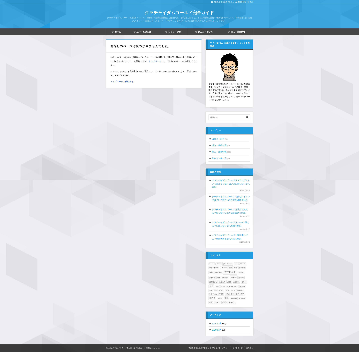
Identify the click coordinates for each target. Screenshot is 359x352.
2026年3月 (217, 323)
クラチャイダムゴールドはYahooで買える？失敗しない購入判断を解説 (230, 224)
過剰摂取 (234, 298)
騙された (232, 302)
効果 (218, 277)
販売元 (212, 298)
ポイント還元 (213, 268)
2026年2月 (217, 330)
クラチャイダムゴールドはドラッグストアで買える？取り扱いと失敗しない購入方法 (231, 183)
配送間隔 (242, 298)
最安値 (242, 286)
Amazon (212, 264)
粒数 (227, 294)
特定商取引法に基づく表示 (224, 2)
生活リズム (213, 294)
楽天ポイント (219, 290)
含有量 (241, 277)
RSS (251, 2)
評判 (242, 294)
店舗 (229, 282)
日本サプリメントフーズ (229, 286)
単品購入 (225, 277)
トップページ (155, 61)
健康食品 (218, 272)
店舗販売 (236, 282)
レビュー (224, 268)
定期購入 (213, 282)
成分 (211, 286)
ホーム (118, 32)
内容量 (241, 272)
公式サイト (230, 272)
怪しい (244, 282)
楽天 (210, 290)
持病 (217, 286)
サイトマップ (238, 348)
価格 (211, 272)
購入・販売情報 (238, 32)
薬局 (232, 294)
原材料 (234, 277)
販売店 (220, 298)
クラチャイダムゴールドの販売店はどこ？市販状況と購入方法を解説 (230, 237)
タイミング (227, 264)
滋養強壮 (240, 290)
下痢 (230, 268)
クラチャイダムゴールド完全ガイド (179, 12)
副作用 (212, 278)
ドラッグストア (240, 264)
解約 (237, 294)
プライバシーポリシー (220, 348)
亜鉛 (235, 268)
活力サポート (230, 290)
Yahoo (219, 264)
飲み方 (224, 302)
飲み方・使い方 (205, 32)
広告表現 (222, 282)
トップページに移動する (122, 81)
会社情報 (242, 268)
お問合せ (249, 348)
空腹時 (221, 294)
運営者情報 (242, 2)
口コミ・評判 (174, 32)
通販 (226, 298)
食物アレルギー (214, 302)
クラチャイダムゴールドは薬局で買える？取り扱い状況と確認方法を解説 (230, 211)
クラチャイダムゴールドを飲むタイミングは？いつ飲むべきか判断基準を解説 (231, 198)
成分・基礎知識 (143, 32)
